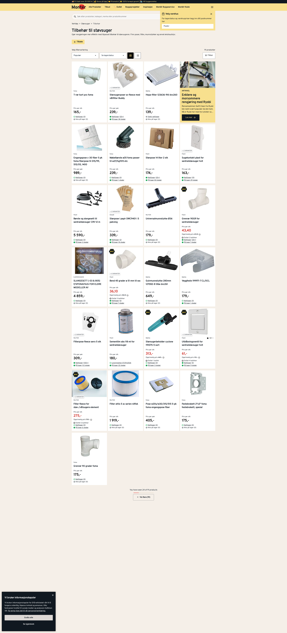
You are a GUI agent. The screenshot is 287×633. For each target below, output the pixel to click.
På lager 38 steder (119, 119)
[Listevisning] (138, 55)
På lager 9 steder (190, 365)
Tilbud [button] (107, 7)
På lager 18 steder (118, 242)
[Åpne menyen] (212, 7)
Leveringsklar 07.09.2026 (121, 363)
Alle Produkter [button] (95, 7)
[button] (85, 55)
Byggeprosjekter (132, 7)
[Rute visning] (130, 55)
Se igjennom (28, 624)
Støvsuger (85, 24)
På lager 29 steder (191, 180)
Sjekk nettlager (153, 117)
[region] (29, 611)
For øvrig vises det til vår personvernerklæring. (27, 611)
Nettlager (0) (81, 117)
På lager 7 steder (190, 242)
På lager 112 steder (83, 365)
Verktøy (75, 24)
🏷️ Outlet (118, 7)
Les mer (188, 117)
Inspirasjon (148, 7)
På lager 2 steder (82, 242)
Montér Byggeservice (165, 7)
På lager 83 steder (155, 180)
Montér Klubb (184, 7)
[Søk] (74, 16)
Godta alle (28, 618)
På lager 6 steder (82, 428)
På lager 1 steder (118, 180)
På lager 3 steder (154, 365)
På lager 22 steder (119, 365)
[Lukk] (52, 595)
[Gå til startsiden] (79, 7)
